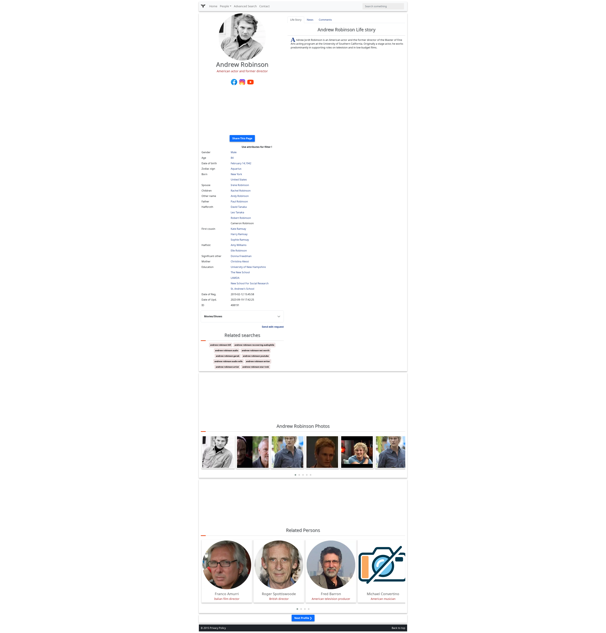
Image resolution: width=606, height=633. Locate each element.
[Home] (203, 6)
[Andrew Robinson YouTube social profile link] (250, 81)
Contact (264, 6)
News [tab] (310, 19)
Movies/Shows (213, 316)
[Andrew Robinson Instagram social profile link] (242, 81)
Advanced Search (245, 6)
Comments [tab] (325, 19)
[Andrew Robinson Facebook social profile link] (234, 81)
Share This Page (242, 138)
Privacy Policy (218, 628)
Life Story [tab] (295, 19)
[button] (295, 474)
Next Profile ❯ (303, 618)
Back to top (398, 628)
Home (213, 6)
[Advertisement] (242, 110)
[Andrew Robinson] (242, 36)
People (224, 6)
